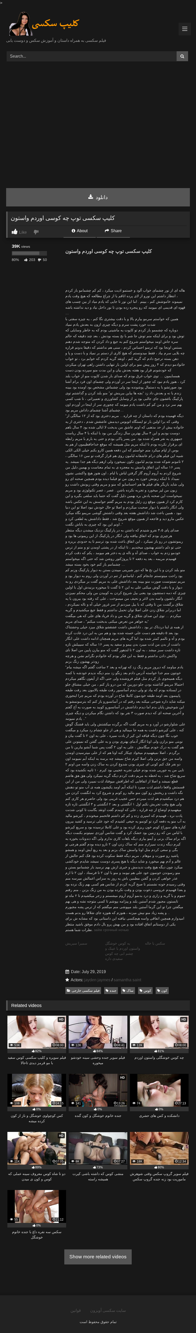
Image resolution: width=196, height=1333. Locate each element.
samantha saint (127, 980)
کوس (147, 990)
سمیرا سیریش (76, 943)
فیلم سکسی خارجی (86, 990)
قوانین (75, 1310)
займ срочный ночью (111, 930)
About (82, 231)
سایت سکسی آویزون (108, 1310)
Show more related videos (98, 1256)
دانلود (101, 197)
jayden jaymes (97, 980)
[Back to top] (180, 1318)
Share (116, 231)
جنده (113, 990)
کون (164, 990)
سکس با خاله (155, 943)
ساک (130, 990)
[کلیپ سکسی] (98, 23)
